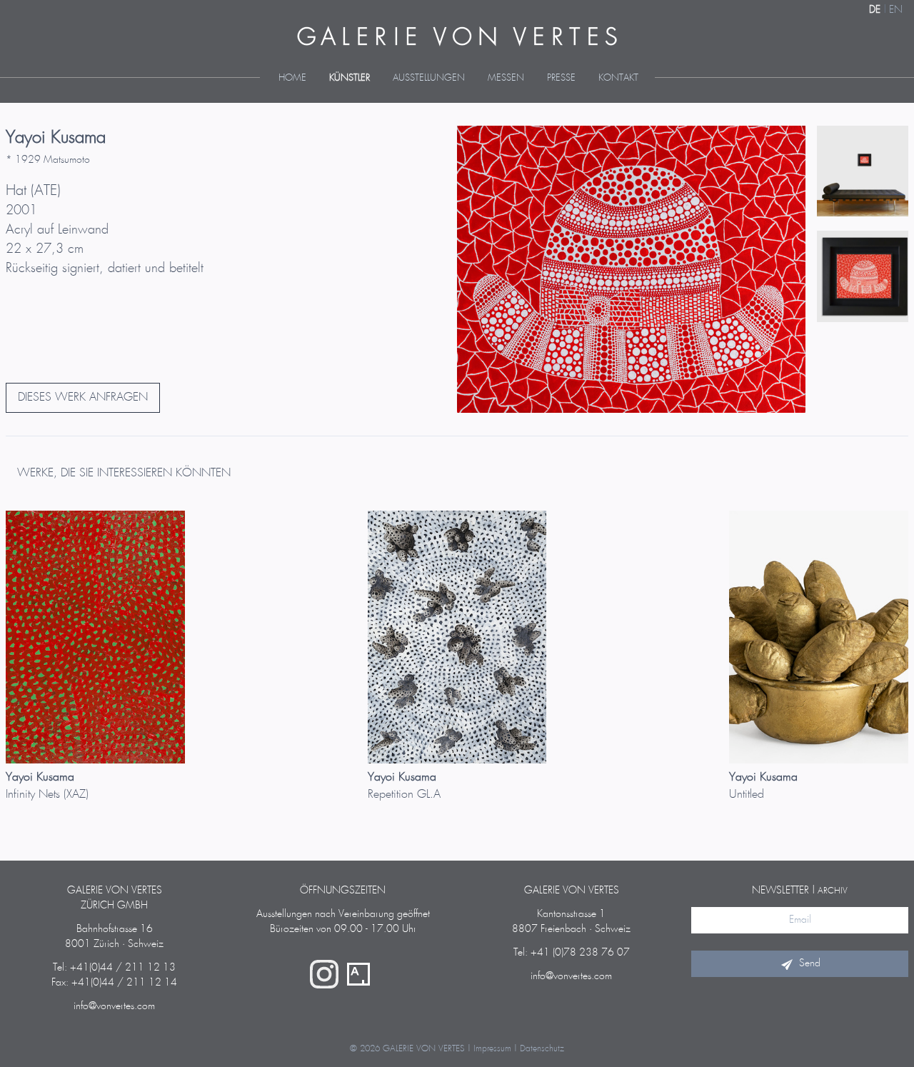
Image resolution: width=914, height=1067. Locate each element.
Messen (506, 78)
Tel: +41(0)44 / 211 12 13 (114, 967)
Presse (561, 78)
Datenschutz (542, 1048)
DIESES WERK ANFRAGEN (83, 397)
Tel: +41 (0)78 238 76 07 (571, 952)
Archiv (833, 891)
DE (874, 10)
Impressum (492, 1048)
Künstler (349, 78)
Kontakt (618, 78)
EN (896, 10)
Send (809, 963)
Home (292, 78)
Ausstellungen (429, 78)
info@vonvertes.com (114, 1006)
